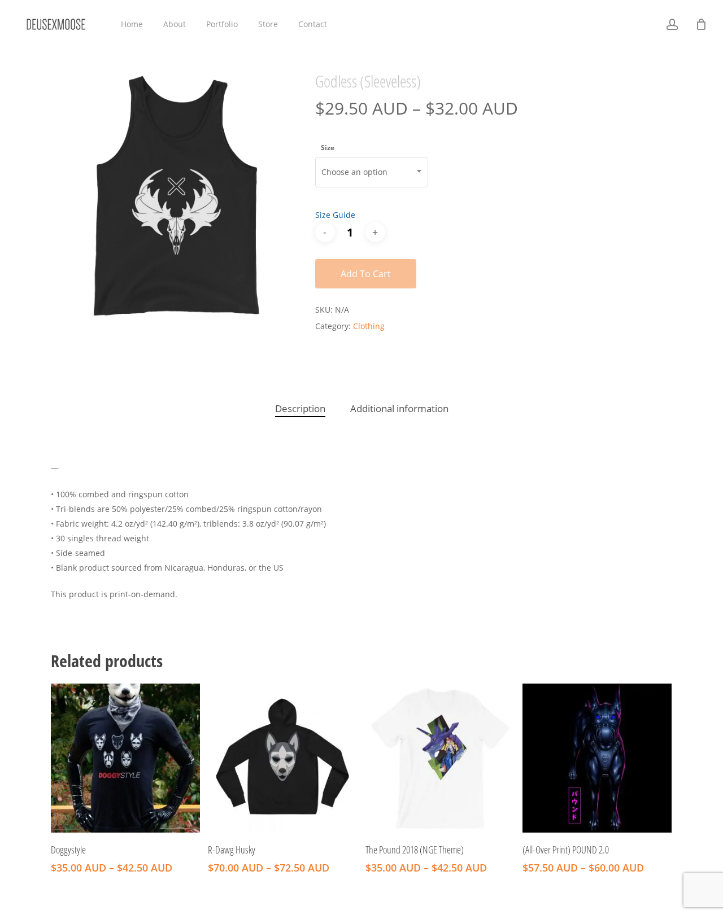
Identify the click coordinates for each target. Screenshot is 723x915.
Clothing (369, 326)
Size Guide (335, 214)
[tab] (300, 409)
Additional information (399, 408)
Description (300, 408)
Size (327, 147)
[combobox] (371, 172)
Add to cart (366, 274)
